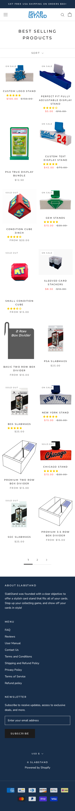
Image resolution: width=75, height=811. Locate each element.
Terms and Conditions (18, 656)
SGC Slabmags (19, 536)
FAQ (7, 630)
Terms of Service (15, 676)
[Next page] (46, 560)
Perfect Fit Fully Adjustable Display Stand (55, 100)
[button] (13, 95)
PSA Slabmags (55, 361)
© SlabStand (37, 762)
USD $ (36, 753)
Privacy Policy (13, 670)
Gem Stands (55, 217)
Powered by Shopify (37, 767)
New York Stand (55, 412)
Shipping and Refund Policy (22, 663)
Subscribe (20, 733)
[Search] (62, 14)
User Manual (13, 643)
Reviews (10, 636)
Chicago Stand (55, 466)
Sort (36, 52)
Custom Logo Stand (19, 91)
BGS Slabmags (19, 424)
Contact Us (12, 650)
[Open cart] (69, 14)
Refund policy (13, 683)
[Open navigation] (6, 14)
